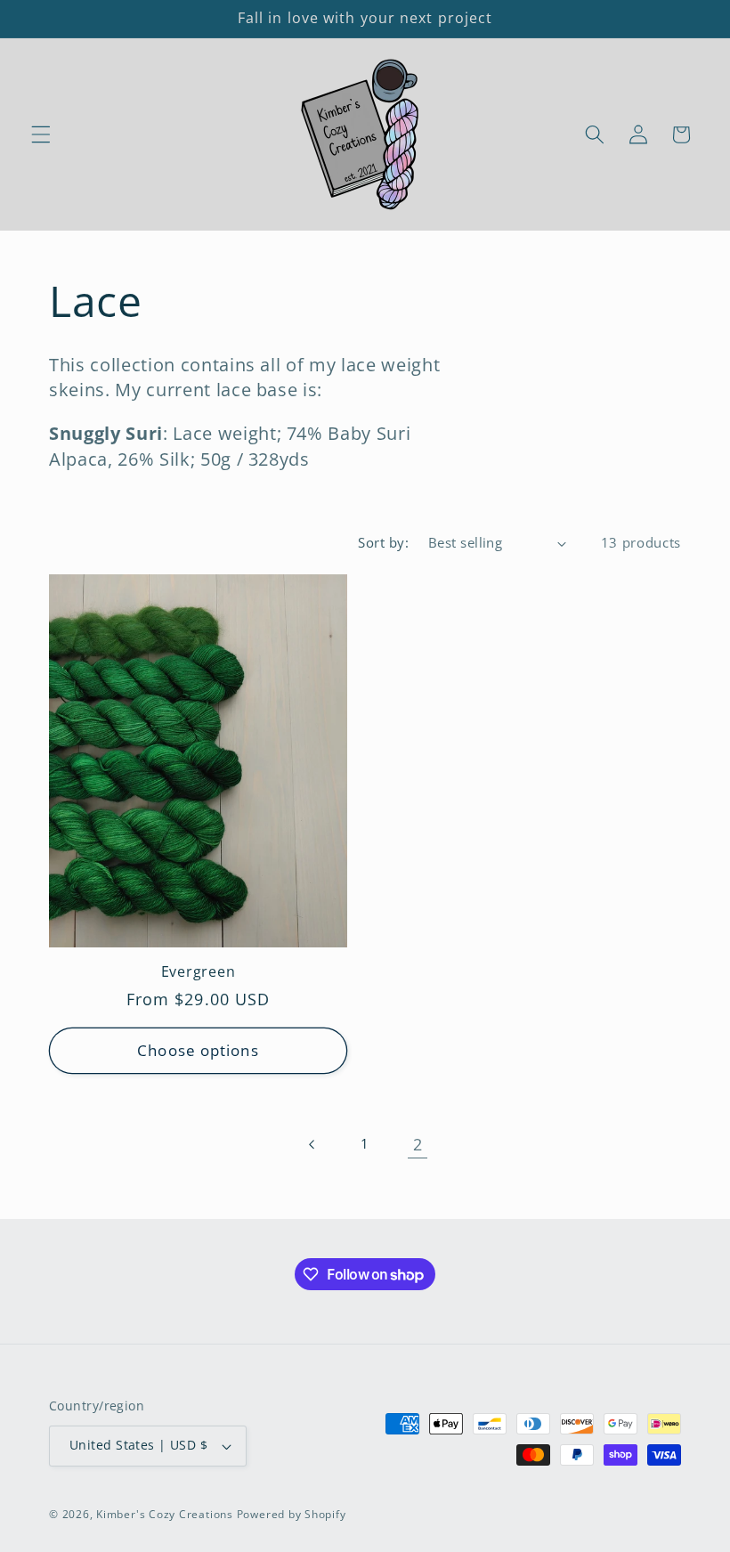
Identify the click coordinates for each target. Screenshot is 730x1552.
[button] (41, 134)
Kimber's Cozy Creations (164, 1514)
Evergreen (198, 972)
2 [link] (418, 1144)
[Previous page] (311, 1144)
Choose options (197, 1050)
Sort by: (383, 542)
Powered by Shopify (291, 1514)
